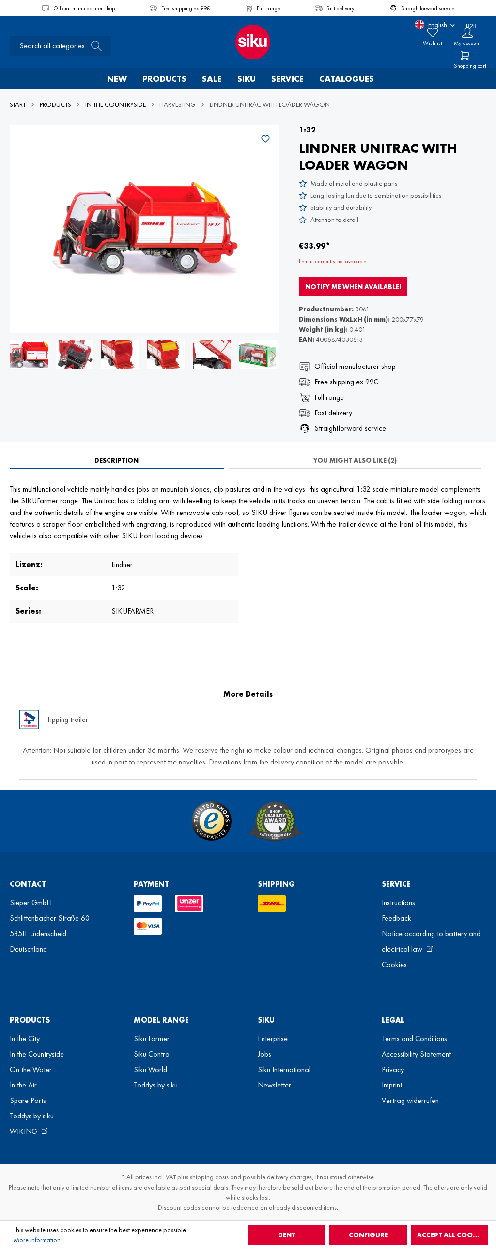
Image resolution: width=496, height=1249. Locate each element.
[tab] (117, 460)
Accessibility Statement (416, 1054)
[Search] (93, 46)
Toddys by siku (32, 1116)
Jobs (264, 1054)
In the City (25, 1038)
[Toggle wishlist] (265, 138)
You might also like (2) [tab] (355, 460)
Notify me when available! (353, 286)
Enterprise (273, 1038)
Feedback (396, 918)
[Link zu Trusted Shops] (211, 821)
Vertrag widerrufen (410, 1100)
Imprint (392, 1085)
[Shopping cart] (465, 55)
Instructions (398, 902)
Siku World (150, 1069)
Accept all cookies (452, 1235)
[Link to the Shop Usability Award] (275, 821)
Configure (368, 1235)
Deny (287, 1235)
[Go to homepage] (248, 42)
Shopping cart (470, 65)
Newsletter (274, 1085)
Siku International (284, 1069)
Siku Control (152, 1054)
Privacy (393, 1069)
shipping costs (209, 1177)
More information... (39, 1239)
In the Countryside (37, 1054)
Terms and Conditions (414, 1038)
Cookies (394, 964)
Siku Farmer (152, 1038)
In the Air (23, 1085)
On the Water (31, 1069)
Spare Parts (28, 1100)
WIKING (24, 1131)
